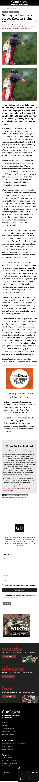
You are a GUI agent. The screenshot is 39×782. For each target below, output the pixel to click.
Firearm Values (7, 757)
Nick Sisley (4, 21)
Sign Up (8, 676)
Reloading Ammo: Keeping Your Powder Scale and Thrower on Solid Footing (29, 512)
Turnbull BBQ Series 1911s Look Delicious (9, 512)
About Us (5, 720)
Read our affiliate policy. (8, 28)
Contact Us (5, 723)
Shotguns (16, 12)
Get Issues (9, 656)
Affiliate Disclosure (8, 734)
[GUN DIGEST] (19, 2)
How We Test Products (9, 731)
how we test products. (26, 28)
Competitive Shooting (12, 495)
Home (4, 8)
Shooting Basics (6, 497)
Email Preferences (8, 749)
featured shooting (23, 495)
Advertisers (5, 775)
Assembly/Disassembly (9, 763)
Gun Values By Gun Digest (10, 760)
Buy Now (9, 696)
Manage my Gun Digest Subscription (13, 743)
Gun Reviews (12, 8)
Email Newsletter (7, 746)
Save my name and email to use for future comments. (20, 585)
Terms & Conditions (8, 728)
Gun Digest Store (7, 766)
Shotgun (23, 497)
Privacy (4, 726)
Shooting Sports (16, 497)
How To (11, 12)
